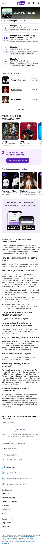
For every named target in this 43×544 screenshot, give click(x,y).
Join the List (20, 429)
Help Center (6, 523)
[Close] (39, 151)
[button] (8, 3)
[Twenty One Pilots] (10, 183)
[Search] (29, 3)
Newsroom (6, 510)
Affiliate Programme (9, 502)
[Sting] (28, 134)
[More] (38, 9)
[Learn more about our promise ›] (9, 467)
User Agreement (26, 536)
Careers (5, 514)
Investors (5, 506)
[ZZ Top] (10, 134)
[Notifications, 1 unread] (38, 3)
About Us (5, 494)
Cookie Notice (12, 538)
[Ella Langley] (28, 183)
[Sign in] (33, 3)
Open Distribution (8, 498)
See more (21, 109)
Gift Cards (5, 527)
